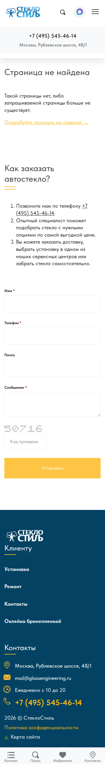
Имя (8, 291)
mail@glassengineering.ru (43, 678)
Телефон (12, 323)
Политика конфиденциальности (41, 727)
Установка (16, 569)
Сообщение (14, 387)
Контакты (15, 604)
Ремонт (13, 586)
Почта (9, 355)
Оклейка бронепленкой (32, 621)
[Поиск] (62, 12)
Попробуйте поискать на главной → (46, 122)
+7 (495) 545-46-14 (52, 36)
